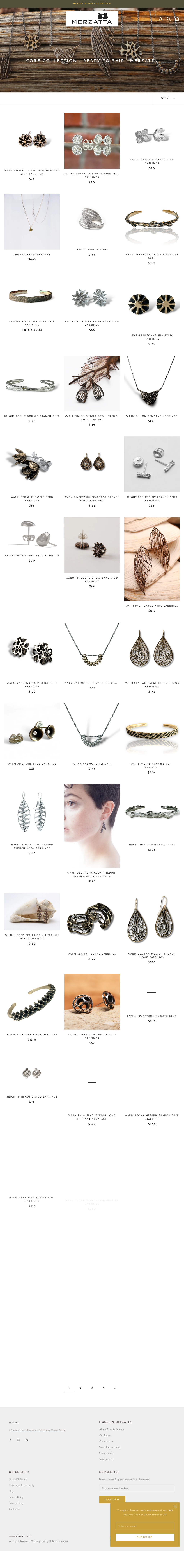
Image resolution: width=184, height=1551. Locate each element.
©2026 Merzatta (20, 1537)
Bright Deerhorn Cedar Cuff (151, 845)
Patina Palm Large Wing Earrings (152, 1277)
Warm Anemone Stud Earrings (32, 764)
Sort (167, 98)
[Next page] (115, 1387)
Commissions (106, 1441)
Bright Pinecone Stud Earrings (32, 1097)
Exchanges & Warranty (21, 1485)
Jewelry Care (106, 1459)
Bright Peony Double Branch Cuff (32, 416)
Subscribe (145, 1537)
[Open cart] (177, 19)
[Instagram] (18, 1440)
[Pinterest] (27, 1440)
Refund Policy (16, 1497)
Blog (11, 1491)
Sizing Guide (106, 1453)
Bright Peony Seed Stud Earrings (32, 556)
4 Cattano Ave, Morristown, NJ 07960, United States (37, 1430)
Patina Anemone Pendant (92, 764)
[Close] (175, 1506)
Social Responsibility (110, 1447)
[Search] (169, 19)
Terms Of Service (18, 1479)
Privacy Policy (16, 1503)
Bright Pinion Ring (92, 250)
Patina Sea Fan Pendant (32, 1344)
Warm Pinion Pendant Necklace (152, 416)
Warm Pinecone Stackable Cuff (32, 1035)
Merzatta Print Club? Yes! (92, 4)
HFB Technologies (58, 1541)
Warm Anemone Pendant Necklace (92, 683)
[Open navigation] (7, 18)
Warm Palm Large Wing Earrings (152, 606)
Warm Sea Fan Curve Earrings (92, 954)
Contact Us (14, 1509)
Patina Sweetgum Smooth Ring (152, 1016)
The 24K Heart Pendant (31, 255)
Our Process (105, 1435)
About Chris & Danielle (111, 1429)
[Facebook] (10, 1440)
